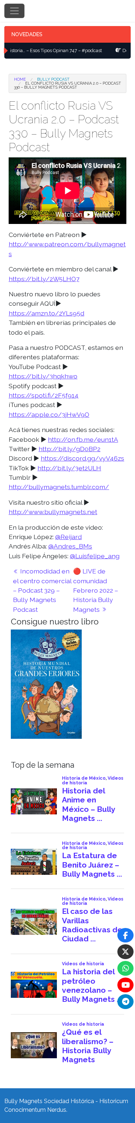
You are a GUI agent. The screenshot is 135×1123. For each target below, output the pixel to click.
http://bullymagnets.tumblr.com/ (59, 487)
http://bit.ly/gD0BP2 (69, 449)
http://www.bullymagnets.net (53, 512)
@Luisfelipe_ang (95, 556)
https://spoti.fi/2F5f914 (43, 395)
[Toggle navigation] (14, 11)
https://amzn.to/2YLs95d (46, 313)
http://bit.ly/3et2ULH (69, 468)
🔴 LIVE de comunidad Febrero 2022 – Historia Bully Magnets (95, 590)
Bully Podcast (53, 79)
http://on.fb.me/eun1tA (83, 439)
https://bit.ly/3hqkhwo (43, 376)
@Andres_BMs (70, 546)
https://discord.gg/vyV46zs (82, 458)
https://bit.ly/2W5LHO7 (44, 279)
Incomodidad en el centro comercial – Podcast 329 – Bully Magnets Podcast (42, 590)
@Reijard (68, 537)
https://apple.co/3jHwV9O (49, 414)
